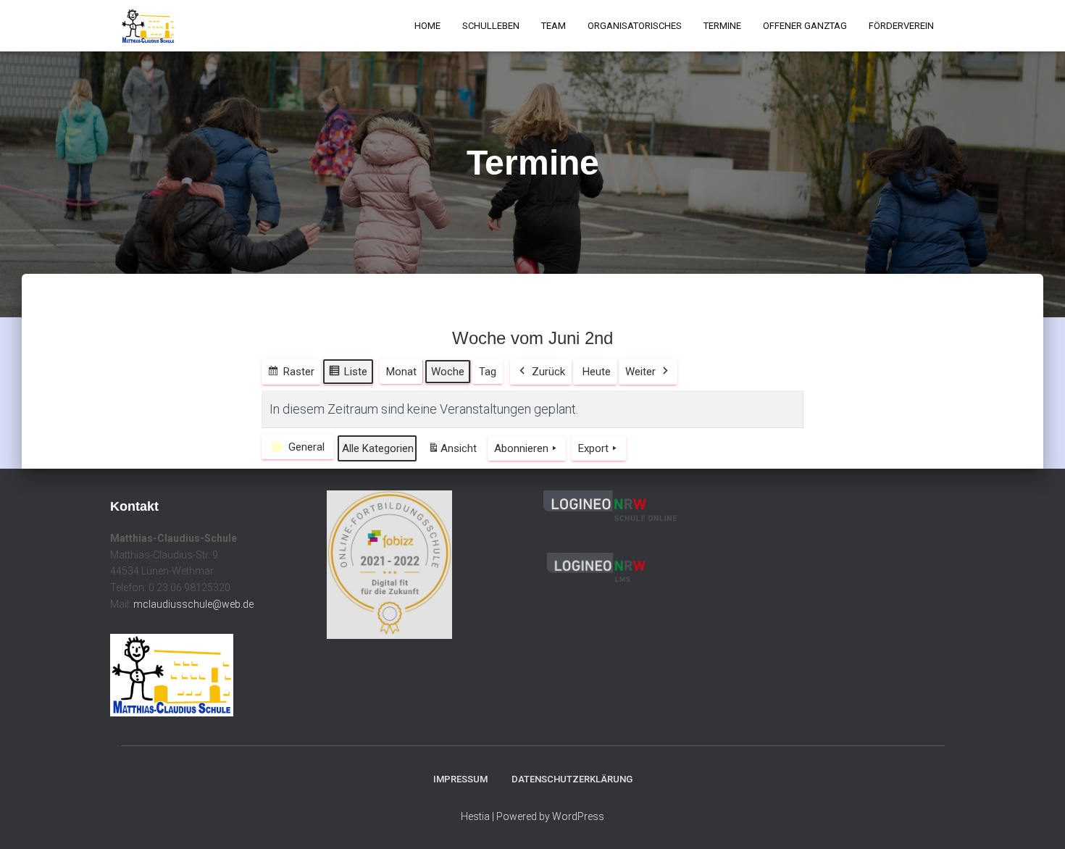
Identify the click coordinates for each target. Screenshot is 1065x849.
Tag (487, 371)
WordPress (578, 816)
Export (593, 448)
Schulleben (490, 25)
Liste (347, 375)
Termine (722, 25)
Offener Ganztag (805, 25)
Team (553, 25)
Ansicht (454, 452)
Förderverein (901, 25)
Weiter (640, 371)
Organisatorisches (635, 25)
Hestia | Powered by (506, 816)
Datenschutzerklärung (571, 779)
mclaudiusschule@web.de (193, 604)
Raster (290, 375)
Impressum (460, 779)
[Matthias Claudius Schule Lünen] (148, 26)
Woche (447, 371)
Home (427, 25)
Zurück (548, 371)
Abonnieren (521, 448)
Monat (401, 371)
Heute (596, 371)
